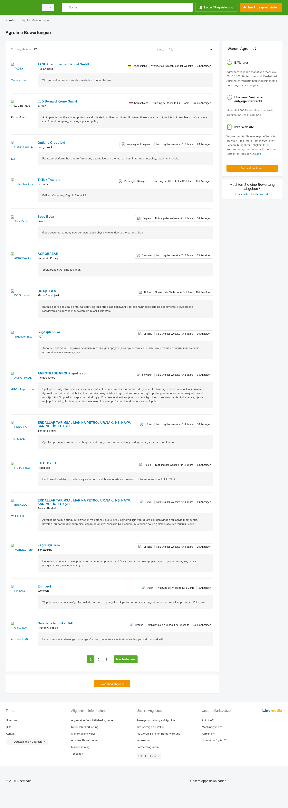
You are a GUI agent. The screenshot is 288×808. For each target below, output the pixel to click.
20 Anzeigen (204, 144)
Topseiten (77, 753)
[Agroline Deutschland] (21, 7)
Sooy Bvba (46, 216)
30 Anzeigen (204, 333)
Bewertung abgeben (112, 683)
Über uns (11, 720)
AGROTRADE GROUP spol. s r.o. (62, 373)
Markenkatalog (80, 747)
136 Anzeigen (203, 181)
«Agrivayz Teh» (49, 545)
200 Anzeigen (203, 292)
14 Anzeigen (204, 218)
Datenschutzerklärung (84, 726)
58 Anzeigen (204, 464)
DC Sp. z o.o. (47, 291)
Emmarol (44, 586)
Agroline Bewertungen (85, 740)
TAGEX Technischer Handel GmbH (63, 64)
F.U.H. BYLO (47, 463)
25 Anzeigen (204, 255)
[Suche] (65, 7)
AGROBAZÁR (48, 253)
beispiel (257, 153)
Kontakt (10, 733)
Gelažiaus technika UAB (55, 623)
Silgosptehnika (49, 332)
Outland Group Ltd (51, 142)
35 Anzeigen (204, 374)
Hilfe (8, 726)
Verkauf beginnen (252, 168)
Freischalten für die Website (252, 194)
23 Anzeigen (204, 65)
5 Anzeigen (204, 587)
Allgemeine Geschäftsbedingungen (92, 720)
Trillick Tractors (49, 179)
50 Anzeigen (204, 424)
